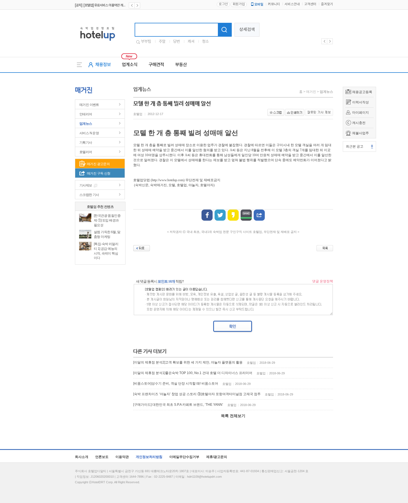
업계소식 (129, 64)
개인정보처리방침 (149, 457)
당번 (176, 41)
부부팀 (146, 41)
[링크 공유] (259, 215)
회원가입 (239, 4)
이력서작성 (360, 102)
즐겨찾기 (327, 4)
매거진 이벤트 (89, 105)
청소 (205, 41)
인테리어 (85, 114)
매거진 (311, 92)
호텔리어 (85, 152)
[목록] (324, 248)
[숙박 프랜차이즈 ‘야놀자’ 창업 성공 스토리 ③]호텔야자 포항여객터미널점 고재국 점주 (197, 394)
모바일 (258, 4)
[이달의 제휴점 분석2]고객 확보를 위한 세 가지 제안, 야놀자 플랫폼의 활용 (188, 362)
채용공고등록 (362, 92)
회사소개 (81, 457)
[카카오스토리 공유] (233, 215)
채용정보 (103, 64)
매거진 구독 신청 (98, 173)
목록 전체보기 (233, 416)
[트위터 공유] (220, 215)
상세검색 (247, 29)
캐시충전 (359, 123)
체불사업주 (360, 133)
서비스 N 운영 (89, 133)
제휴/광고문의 (216, 457)
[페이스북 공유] (207, 215)
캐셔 (191, 41)
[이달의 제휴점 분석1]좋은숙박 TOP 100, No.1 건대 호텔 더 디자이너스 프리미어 (192, 373)
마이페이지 (360, 112)
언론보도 (102, 457)
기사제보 (85, 185)
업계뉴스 (85, 124)
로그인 (223, 4)
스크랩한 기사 (89, 195)
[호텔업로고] (97, 42)
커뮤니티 (274, 4)
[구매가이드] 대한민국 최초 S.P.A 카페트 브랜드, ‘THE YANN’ (178, 405)
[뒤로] (141, 248)
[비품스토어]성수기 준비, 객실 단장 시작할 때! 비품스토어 (175, 383)
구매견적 (156, 64)
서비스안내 (292, 4)
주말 (162, 41)
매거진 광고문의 (98, 164)
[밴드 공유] (246, 215)
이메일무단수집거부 (184, 457)
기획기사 (85, 143)
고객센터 (310, 4)
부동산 (181, 64)
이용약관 (122, 457)
